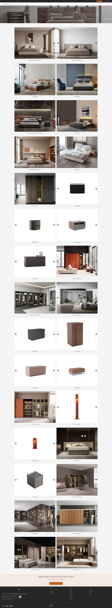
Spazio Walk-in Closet (77, 569)
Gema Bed (77, 169)
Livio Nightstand (77, 387)
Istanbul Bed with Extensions (77, 60)
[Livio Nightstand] (77, 370)
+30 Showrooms (71, 598)
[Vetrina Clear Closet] (34, 516)
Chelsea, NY (70, 590)
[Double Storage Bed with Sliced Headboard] (34, 116)
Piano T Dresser (77, 351)
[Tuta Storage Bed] (34, 79)
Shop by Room (91, 591)
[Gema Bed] (77, 152)
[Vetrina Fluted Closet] (34, 407)
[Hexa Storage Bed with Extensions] (34, 152)
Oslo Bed (77, 460)
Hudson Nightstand (77, 242)
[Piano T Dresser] (77, 334)
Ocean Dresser (35, 278)
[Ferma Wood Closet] (34, 188)
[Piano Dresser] (34, 334)
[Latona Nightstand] (34, 225)
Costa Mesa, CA (71, 597)
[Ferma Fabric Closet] (34, 552)
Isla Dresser (35, 497)
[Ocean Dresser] (34, 261)
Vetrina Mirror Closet (77, 315)
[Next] (54, 43)
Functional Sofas (52, 592)
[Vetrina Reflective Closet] (77, 480)
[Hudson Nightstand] (77, 225)
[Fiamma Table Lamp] (34, 443)
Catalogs (90, 592)
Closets (50, 590)
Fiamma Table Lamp (35, 460)
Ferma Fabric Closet (35, 569)
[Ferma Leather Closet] (77, 516)
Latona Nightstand (35, 242)
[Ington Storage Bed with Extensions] (34, 43)
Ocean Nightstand (77, 206)
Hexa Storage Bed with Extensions (35, 169)
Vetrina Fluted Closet (35, 424)
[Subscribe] (20, 597)
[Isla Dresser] (34, 480)
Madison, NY (70, 591)
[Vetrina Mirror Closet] (77, 298)
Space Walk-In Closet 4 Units (35, 315)
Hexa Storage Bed (77, 96)
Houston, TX (70, 596)
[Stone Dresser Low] (34, 370)
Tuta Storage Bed (35, 96)
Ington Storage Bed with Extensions (35, 60)
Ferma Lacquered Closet (77, 278)
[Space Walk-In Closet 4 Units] (34, 298)
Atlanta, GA (70, 595)
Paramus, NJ (70, 592)
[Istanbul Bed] (77, 116)
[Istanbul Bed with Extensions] (77, 43)
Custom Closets (51, 591)
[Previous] (16, 43)
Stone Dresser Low (35, 387)
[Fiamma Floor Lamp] (77, 407)
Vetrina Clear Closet (35, 533)
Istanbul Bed (77, 133)
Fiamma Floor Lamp (77, 424)
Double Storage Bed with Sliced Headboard (35, 133)
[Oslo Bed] (77, 443)
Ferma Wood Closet (35, 206)
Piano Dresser (35, 351)
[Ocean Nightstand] (77, 188)
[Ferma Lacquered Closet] (77, 261)
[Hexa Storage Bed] (77, 79)
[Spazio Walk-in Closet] (77, 552)
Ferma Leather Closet (77, 533)
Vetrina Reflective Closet (77, 497)
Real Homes (90, 590)
